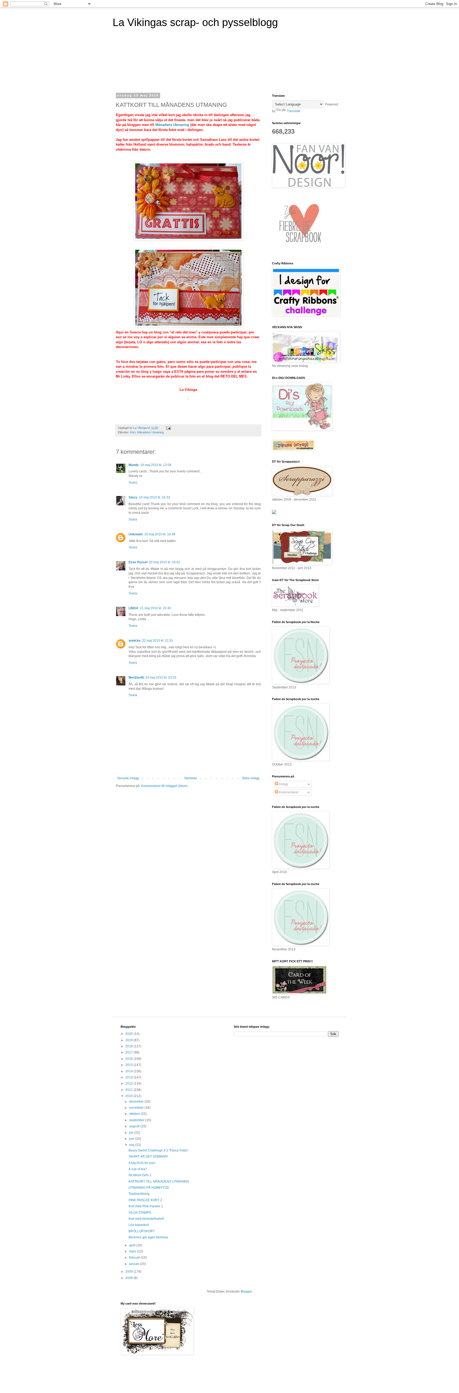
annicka (135, 640)
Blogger (246, 1291)
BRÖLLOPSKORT (142, 1231)
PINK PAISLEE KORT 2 (145, 1200)
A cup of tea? (138, 1169)
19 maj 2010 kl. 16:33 (154, 497)
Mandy (134, 465)
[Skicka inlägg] (168, 427)
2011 (129, 1090)
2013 (129, 1077)
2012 (129, 1083)
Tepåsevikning (139, 1194)
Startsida (190, 778)
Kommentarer (288, 792)
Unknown (136, 534)
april (132, 1245)
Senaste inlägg (128, 778)
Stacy (133, 497)
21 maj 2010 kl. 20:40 (155, 608)
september (137, 1120)
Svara (133, 482)
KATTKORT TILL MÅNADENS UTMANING (159, 1181)
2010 (129, 1096)
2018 (129, 1046)
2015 (129, 1065)
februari (135, 1257)
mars (133, 1251)
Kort (132, 432)
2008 (129, 1278)
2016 (129, 1059)
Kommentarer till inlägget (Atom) (164, 786)
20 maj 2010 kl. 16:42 (164, 562)
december (136, 1101)
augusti (135, 1126)
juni (132, 1139)
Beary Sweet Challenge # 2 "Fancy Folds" (159, 1150)
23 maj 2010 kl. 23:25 (160, 677)
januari (134, 1264)
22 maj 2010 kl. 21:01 (157, 640)
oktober (135, 1114)
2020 (129, 1034)
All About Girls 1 (140, 1175)
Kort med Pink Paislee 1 (146, 1206)
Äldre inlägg (251, 778)
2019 (129, 1040)
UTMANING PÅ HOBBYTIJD (149, 1187)
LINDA (133, 608)
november (136, 1108)
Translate (293, 111)
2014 (129, 1071)
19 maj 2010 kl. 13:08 (155, 465)
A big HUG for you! (142, 1163)
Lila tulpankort (139, 1225)
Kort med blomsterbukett (146, 1219)
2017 (129, 1052)
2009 (129, 1271)
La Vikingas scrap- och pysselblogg (195, 22)
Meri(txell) (136, 677)
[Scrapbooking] (274, 513)
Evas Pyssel (138, 562)
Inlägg (283, 784)
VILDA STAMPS (140, 1212)
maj (132, 1145)
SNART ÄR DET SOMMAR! (148, 1156)
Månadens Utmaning (172, 125)
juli (131, 1132)
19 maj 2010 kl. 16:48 (159, 534)
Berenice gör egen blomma (148, 1237)
